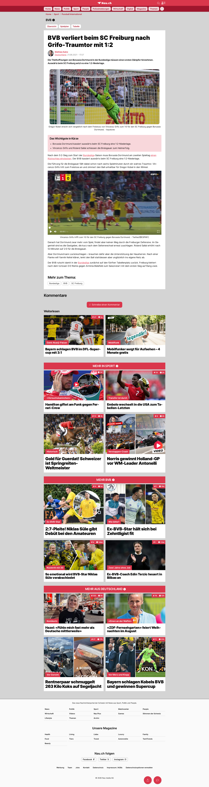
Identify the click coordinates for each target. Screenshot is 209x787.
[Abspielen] (51, 232)
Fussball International (72, 14)
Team (70, 767)
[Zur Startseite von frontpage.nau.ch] (104, 3)
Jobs (78, 767)
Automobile (123, 739)
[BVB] (104, 20)
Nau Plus (97, 714)
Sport (56, 14)
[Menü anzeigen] (163, 3)
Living (71, 734)
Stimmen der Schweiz (152, 714)
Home (48, 14)
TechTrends (148, 739)
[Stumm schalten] (55, 232)
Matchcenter (123, 709)
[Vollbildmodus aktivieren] (158, 232)
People (145, 709)
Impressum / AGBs (114, 767)
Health (47, 734)
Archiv (96, 718)
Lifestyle (48, 718)
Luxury (121, 734)
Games (121, 714)
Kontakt (86, 767)
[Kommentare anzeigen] (157, 780)
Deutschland (60, 54)
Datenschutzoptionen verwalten (139, 767)
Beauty (48, 743)
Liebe (96, 734)
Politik (71, 709)
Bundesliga (88, 155)
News (47, 709)
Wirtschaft (49, 714)
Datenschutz (98, 767)
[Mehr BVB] (104, 479)
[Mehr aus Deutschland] (104, 589)
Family (145, 734)
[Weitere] (162, 9)
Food (47, 739)
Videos (72, 714)
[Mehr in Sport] (104, 366)
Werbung (60, 767)
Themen (72, 718)
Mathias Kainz (61, 52)
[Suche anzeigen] (158, 2)
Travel (96, 739)
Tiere (71, 739)
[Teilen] (148, 780)
